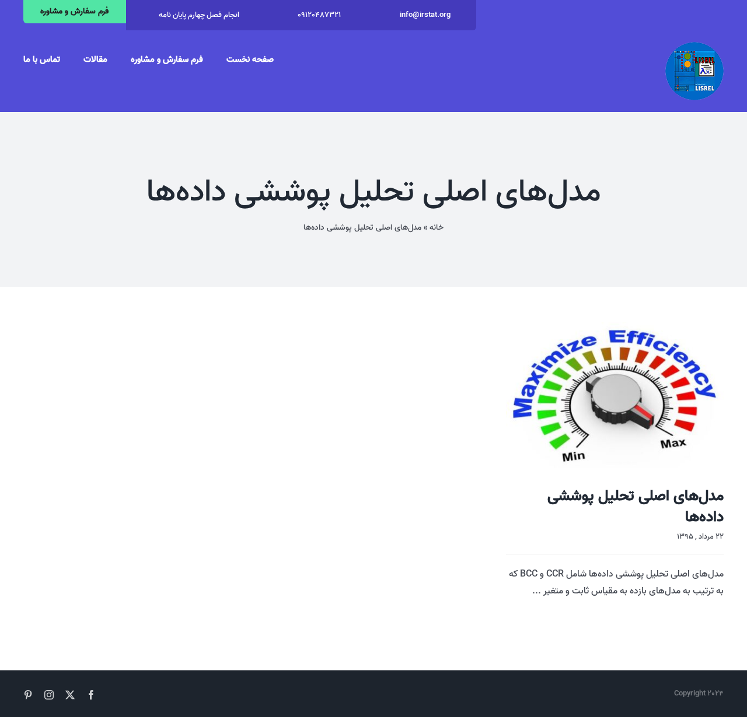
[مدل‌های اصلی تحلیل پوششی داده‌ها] (615, 395)
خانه (437, 227)
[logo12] (694, 46)
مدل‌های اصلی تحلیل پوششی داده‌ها (635, 506)
